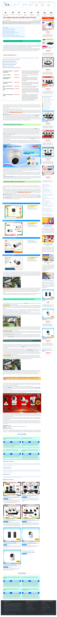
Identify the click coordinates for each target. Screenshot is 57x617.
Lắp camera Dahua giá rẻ (47, 100)
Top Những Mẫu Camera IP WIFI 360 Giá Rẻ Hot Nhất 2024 (32, 431)
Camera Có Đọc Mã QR (46, 184)
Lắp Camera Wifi (31, 5)
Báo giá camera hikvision (26, 464)
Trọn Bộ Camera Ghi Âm (20, 476)
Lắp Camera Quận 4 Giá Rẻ (27, 438)
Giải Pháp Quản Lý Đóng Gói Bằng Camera (30, 577)
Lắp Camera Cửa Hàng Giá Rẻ (48, 280)
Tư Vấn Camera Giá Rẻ (30, 610)
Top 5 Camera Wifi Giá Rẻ (8, 472)
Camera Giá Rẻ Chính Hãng (16, 5)
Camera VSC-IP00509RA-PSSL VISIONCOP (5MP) (47, 30)
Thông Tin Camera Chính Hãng (31, 608)
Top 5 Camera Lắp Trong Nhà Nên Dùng (14, 464)
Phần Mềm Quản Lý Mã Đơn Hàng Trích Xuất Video (12, 578)
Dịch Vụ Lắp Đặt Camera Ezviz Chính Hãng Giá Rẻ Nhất (48, 244)
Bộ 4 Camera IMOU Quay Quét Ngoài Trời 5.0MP (47, 121)
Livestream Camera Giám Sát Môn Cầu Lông (11, 589)
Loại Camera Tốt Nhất (8, 465)
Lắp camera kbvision (30, 603)
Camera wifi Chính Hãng (14, 608)
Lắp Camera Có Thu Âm (46, 102)
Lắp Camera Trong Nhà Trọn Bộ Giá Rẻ (9, 476)
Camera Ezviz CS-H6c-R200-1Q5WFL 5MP (9, 565)
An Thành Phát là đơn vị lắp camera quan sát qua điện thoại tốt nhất (14, 36)
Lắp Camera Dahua (29, 604)
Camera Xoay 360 (44, 603)
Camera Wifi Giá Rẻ (45, 197)
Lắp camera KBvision (46, 98)
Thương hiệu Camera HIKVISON (48, 99)
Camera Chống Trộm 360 (46, 213)
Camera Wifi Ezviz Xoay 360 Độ (47, 215)
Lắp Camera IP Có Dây (46, 107)
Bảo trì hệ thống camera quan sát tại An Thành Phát (11, 35)
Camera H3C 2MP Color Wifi (8, 255)
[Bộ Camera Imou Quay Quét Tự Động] (28, 550)
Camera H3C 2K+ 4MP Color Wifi (9, 237)
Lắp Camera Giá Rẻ (46, 101)
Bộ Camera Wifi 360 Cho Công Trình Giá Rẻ (29, 495)
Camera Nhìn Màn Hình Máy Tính (47, 194)
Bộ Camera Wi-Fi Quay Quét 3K (48, 138)
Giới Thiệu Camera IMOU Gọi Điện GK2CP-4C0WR (15, 431)
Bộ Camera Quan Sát (46, 97)
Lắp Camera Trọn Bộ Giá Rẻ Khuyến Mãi (15, 430)
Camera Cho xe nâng (45, 185)
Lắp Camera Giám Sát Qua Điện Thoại (11, 450)
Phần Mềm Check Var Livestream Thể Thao (48, 226)
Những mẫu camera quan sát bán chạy (9, 31)
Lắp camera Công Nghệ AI (46, 607)
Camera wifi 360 (13, 609)
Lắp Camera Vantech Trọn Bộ (29, 476)
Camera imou (6, 611)
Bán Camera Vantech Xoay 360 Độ (47, 209)
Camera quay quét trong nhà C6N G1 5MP (29, 542)
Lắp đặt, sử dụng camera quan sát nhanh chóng (11, 32)
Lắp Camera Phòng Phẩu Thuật (47, 189)
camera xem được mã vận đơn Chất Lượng (10, 463)
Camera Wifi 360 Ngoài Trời (46, 208)
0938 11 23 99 (34, 2)
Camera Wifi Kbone (11, 610)
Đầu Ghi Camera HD (46, 108)
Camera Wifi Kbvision (45, 201)
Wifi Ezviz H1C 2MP (6, 203)
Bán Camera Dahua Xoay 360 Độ (47, 214)
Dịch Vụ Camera (48, 5)
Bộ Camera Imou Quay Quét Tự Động (28, 551)
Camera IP (43, 610)
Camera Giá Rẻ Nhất (45, 188)
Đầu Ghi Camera (36, 5)
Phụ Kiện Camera (42, 5)
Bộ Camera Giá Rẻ (25, 5)
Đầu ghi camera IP (45, 109)
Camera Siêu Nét (44, 608)
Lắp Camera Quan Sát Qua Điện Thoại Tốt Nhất (12, 438)
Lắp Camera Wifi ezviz (18, 610)
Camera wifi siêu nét (7, 608)
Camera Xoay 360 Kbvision (46, 210)
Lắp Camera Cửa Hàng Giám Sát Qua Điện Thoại (30, 450)
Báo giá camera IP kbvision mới (29, 463)
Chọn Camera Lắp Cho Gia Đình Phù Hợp (28, 430)
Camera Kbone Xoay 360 (46, 200)
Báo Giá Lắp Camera (20, 463)
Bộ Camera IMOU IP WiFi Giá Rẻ (47, 157)
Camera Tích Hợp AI (46, 106)
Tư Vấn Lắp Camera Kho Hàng (48, 263)
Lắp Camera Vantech (30, 607)
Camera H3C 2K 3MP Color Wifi (9, 220)
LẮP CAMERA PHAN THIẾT (40, 2)
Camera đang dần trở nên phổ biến (9, 28)
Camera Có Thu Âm (45, 604)
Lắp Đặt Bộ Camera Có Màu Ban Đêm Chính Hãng (13, 477)
